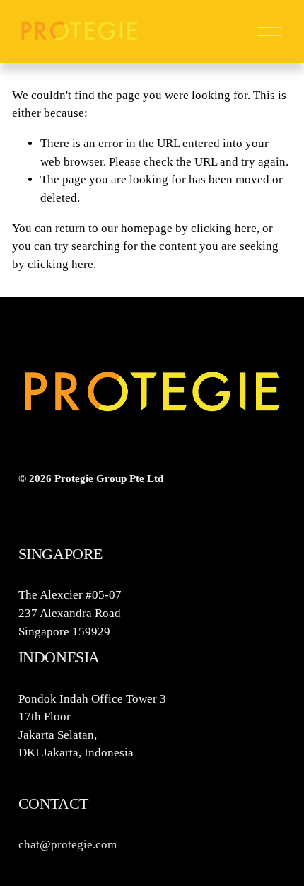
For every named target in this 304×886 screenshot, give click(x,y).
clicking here (224, 228)
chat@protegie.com (67, 844)
